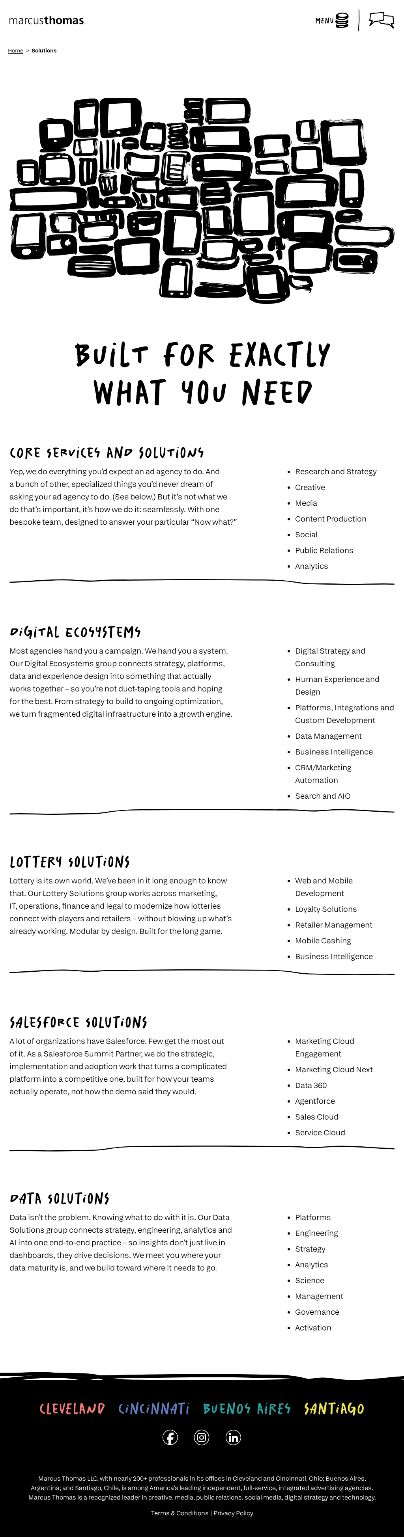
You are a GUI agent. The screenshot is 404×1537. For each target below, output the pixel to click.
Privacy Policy (233, 1513)
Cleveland (72, 1408)
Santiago (334, 1408)
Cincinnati (154, 1408)
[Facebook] (170, 1439)
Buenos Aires (246, 1408)
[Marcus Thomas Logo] (47, 20)
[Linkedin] (233, 1439)
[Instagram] (202, 1439)
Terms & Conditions (180, 1513)
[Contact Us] (382, 20)
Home (15, 50)
